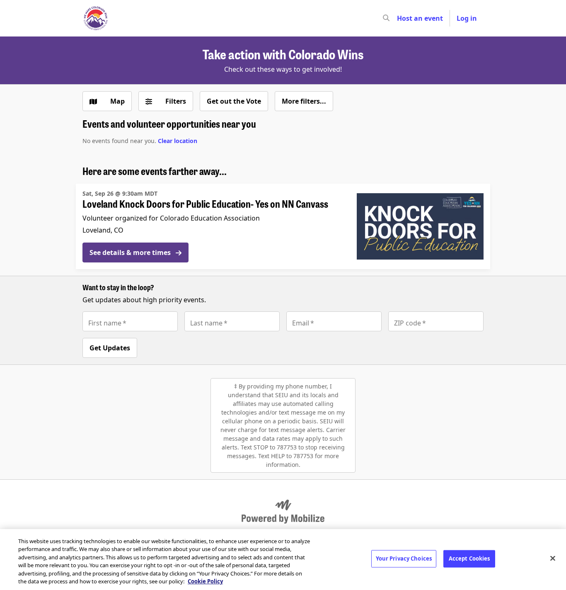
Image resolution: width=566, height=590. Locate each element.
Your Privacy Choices (404, 558)
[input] (401, 18)
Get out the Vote (234, 101)
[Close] (553, 558)
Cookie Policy (205, 581)
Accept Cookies (469, 558)
